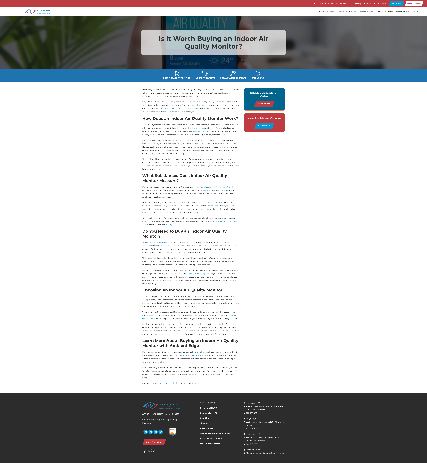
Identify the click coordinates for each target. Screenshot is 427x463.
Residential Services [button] (327, 12)
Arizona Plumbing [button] (367, 12)
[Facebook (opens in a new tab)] (155, 432)
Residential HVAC (208, 408)
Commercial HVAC (208, 413)
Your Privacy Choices (210, 444)
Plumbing (204, 418)
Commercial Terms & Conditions (215, 433)
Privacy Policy (206, 428)
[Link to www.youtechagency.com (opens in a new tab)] (152, 450)
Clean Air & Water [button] (385, 12)
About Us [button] (414, 12)
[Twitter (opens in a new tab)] (160, 432)
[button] (396, 3)
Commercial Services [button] (347, 12)
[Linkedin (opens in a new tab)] (145, 432)
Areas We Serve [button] (402, 12)
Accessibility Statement (211, 439)
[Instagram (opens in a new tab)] (150, 432)
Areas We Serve (207, 403)
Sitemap (204, 423)
